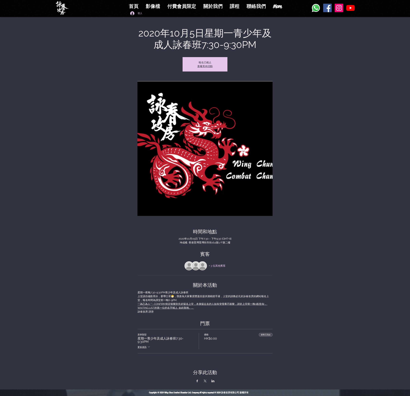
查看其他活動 (205, 66)
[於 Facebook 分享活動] (197, 381)
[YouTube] (350, 8)
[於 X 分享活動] (205, 381)
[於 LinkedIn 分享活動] (212, 381)
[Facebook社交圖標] (327, 8)
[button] (183, 6)
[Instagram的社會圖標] (339, 8)
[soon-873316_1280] (316, 8)
